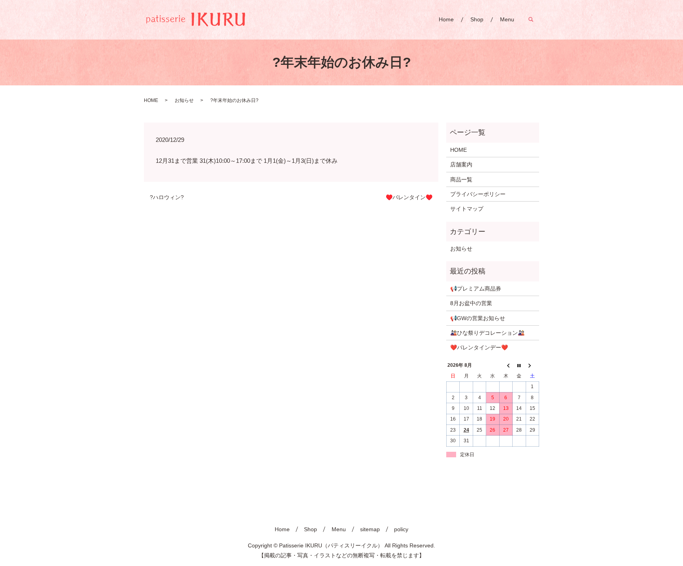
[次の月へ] (532, 365)
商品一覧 (461, 179)
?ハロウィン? (167, 197)
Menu (507, 19)
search (535, 19)
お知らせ (184, 100)
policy (401, 529)
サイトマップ (466, 209)
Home (446, 19)
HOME (151, 100)
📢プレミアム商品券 (475, 288)
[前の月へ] (505, 365)
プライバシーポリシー (478, 194)
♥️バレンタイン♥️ (409, 197)
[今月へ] (519, 365)
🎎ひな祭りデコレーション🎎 (487, 333)
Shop (476, 19)
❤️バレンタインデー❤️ (479, 347)
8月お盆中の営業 (471, 303)
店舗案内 (461, 164)
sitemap (370, 529)
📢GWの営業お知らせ (477, 318)
